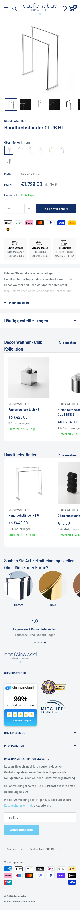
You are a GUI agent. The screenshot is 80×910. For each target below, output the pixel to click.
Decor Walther (15, 120)
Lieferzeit (15, 429)
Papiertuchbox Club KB (23, 409)
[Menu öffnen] (6, 8)
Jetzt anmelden (21, 830)
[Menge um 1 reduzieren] (8, 208)
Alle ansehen (67, 342)
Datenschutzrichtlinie (19, 805)
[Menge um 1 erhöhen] (29, 208)
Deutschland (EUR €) (42, 849)
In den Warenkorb (56, 208)
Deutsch (11, 849)
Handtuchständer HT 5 (23, 515)
